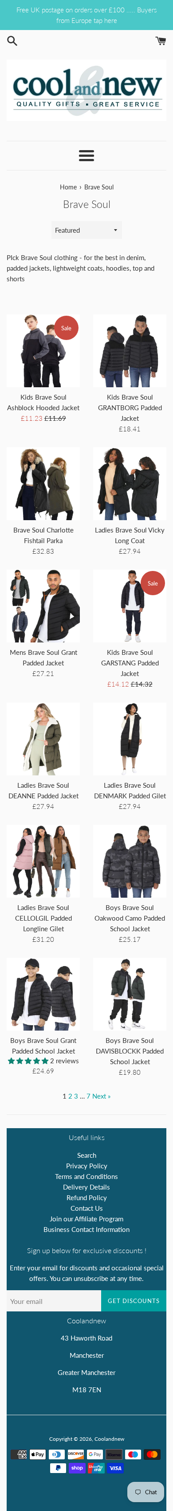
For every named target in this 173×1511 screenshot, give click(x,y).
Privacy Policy (86, 1166)
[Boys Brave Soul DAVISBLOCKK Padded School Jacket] (129, 994)
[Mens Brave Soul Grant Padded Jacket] (43, 606)
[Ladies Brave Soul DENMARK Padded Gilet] (129, 739)
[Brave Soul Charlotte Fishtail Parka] (43, 483)
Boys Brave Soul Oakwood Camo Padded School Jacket (129, 918)
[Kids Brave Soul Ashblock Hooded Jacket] (43, 350)
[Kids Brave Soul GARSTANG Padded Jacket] (129, 606)
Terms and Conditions (86, 1176)
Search (86, 1155)
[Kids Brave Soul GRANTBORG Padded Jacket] (129, 350)
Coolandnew (109, 1438)
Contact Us (87, 1208)
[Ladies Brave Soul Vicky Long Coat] (129, 483)
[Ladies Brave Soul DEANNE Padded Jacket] (43, 739)
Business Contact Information (86, 1229)
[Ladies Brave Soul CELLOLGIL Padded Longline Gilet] (43, 861)
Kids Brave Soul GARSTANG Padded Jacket (130, 662)
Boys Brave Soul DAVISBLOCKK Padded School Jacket (130, 1050)
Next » (101, 1096)
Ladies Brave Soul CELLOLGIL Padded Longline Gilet (43, 918)
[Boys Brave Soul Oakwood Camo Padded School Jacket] (129, 861)
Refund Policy (87, 1197)
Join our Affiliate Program (86, 1219)
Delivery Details (86, 1187)
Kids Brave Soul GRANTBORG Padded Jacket (130, 407)
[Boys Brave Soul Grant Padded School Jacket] (43, 994)
